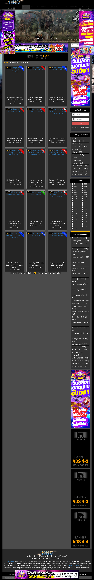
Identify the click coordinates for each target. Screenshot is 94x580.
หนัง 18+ (77, 152)
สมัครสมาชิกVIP (74, 7)
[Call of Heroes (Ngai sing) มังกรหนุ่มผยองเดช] (36, 81)
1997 (85, 197)
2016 (75, 218)
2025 (85, 226)
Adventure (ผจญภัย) (79, 253)
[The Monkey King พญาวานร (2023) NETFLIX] (14, 123)
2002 (75, 203)
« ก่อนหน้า (14, 273)
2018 (75, 220)
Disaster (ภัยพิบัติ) (80, 300)
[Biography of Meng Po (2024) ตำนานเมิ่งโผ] (57, 247)
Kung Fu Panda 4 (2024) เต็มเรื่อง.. (36, 222)
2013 (85, 213)
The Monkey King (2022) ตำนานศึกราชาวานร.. (14, 223)
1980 (85, 184)
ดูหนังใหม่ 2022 (80, 349)
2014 (75, 216)
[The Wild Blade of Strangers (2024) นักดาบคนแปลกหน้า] (14, 247)
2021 (85, 222)
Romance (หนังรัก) (80, 258)
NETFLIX (77, 355)
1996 (75, 197)
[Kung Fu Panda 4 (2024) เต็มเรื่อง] (36, 206)
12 (50, 273)
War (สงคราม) (79, 303)
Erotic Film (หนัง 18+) (79, 318)
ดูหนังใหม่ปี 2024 (80, 360)
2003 (85, 203)
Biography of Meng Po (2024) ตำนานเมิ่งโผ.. (57, 264)
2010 (75, 211)
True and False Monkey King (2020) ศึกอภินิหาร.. (57, 140)
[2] (47, 574)
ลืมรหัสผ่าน (75, 128)
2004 (76, 205)
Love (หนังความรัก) (80, 244)
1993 (85, 192)
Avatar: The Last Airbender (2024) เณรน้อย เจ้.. (57, 223)
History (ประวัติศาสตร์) (79, 307)
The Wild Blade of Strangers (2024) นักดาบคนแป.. (14, 265)
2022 (75, 224)
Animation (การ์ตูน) (79, 269)
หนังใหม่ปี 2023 (80, 166)
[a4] (80, 528)
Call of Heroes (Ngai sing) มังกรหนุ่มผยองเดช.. (36, 98)
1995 (85, 194)
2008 (75, 209)
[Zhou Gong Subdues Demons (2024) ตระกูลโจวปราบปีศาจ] (14, 81)
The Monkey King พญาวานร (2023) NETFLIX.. (14, 140)
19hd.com (83, 574)
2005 (85, 205)
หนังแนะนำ (64, 7)
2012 (75, 213)
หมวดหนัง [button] (44, 7)
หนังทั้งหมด (34, 7)
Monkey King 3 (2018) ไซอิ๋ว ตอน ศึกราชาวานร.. (36, 140)
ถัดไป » (59, 273)
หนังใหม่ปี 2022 (80, 146)
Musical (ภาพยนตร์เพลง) (80, 312)
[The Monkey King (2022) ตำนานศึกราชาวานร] (14, 206)
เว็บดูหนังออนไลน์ (9, 561)
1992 (75, 192)
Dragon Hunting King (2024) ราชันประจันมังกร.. (57, 98)
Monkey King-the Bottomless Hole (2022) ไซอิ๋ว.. (36, 182)
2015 (85, 216)
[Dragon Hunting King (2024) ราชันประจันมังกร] (57, 81)
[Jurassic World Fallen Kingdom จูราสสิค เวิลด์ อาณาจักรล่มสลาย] (47, 26)
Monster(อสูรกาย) (80, 323)
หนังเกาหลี (78, 155)
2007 (85, 207)
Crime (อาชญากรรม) (79, 263)
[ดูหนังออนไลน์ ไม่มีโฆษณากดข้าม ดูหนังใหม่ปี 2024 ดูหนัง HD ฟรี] (14, 2)
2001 (85, 201)
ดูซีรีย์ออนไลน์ (78, 160)
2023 (85, 224)
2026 (75, 228)
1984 (75, 186)
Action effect (79, 344)
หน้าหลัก (25, 7)
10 (42, 273)
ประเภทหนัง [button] (53, 7)
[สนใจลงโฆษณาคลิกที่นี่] (80, 77)
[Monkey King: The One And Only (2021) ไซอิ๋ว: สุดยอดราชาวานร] (14, 164)
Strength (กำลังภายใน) (80, 340)
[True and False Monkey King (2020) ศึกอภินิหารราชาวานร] (57, 123)
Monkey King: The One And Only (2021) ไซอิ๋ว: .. (14, 181)
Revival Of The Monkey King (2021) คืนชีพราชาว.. (57, 181)
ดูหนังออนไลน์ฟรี (74, 566)
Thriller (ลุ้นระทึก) (80, 334)
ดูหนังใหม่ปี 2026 (79, 174)
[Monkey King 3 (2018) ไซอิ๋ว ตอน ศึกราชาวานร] (36, 123)
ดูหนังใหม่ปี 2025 (80, 171)
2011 (85, 211)
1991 (85, 190)
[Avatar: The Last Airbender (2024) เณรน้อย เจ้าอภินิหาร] (57, 206)
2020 (75, 222)
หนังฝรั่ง (78, 141)
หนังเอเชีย (77, 149)
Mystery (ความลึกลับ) (79, 296)
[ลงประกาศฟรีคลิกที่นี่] (80, 448)
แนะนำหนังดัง (79, 347)
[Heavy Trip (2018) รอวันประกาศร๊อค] (36, 247)
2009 (85, 209)
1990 (75, 190)
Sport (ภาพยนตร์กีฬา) (79, 329)
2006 (75, 207)
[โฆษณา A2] (36, 57)
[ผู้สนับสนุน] (36, 47)
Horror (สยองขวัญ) (79, 280)
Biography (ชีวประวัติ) (79, 291)
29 (54, 273)
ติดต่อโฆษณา (86, 7)
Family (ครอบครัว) (80, 285)
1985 (85, 186)
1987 (75, 188)
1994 (75, 194)
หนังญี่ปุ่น (77, 163)
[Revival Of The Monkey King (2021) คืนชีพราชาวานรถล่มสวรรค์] (57, 164)
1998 (75, 199)
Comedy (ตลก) (80, 249)
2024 (75, 226)
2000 (76, 201)
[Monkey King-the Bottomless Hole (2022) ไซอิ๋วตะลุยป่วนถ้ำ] (36, 164)
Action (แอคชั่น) (80, 240)
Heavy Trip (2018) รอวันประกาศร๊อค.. (36, 264)
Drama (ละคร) (79, 238)
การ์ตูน (77, 143)
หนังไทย (77, 157)
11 (46, 273)
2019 (85, 220)
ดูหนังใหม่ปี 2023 (80, 358)
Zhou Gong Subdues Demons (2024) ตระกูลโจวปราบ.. (14, 99)
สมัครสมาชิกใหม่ (84, 128)
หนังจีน (77, 138)
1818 (75, 184)
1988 (85, 188)
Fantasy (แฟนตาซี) (80, 274)
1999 (85, 199)
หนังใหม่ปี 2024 (80, 168)
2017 (85, 218)
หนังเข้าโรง (78, 352)
